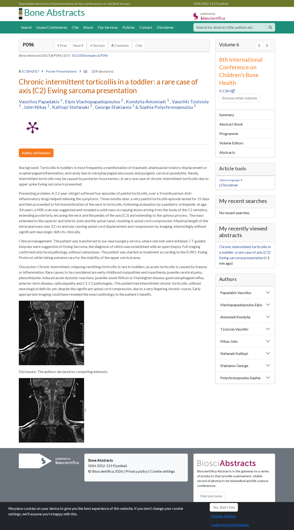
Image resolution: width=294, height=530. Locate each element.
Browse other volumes (239, 98)
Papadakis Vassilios (235, 292)
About (88, 27)
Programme (228, 133)
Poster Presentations (62, 71)
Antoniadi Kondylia (235, 317)
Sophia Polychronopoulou (166, 107)
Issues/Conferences (51, 27)
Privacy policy (136, 471)
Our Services (108, 27)
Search (26, 27)
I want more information (230, 524)
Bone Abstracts (54, 12)
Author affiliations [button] (36, 153)
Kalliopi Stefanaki (71, 107)
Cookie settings (162, 471)
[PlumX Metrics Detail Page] (32, 127)
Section (98, 45)
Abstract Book (231, 124)
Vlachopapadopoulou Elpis (241, 305)
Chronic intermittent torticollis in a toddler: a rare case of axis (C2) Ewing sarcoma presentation (245, 252)
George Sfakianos (114, 107)
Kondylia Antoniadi (146, 101)
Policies (128, 27)
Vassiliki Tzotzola (190, 101)
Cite (75, 27)
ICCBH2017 (31, 71)
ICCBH (225, 91)
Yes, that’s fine (224, 507)
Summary (226, 114)
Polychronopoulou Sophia (240, 378)
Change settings (223, 516)
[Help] (270, 27)
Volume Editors (231, 143)
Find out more (211, 496)
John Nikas (35, 107)
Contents (121, 45)
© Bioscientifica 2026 (106, 471)
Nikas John (229, 341)
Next (77, 45)
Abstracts (227, 152)
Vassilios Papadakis (39, 101)
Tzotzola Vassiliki (234, 329)
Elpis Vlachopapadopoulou (93, 101)
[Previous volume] (259, 45)
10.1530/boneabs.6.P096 (90, 55)
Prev (63, 45)
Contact (145, 27)
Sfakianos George (234, 365)
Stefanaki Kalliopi (234, 353)
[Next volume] (267, 45)
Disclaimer (165, 27)
